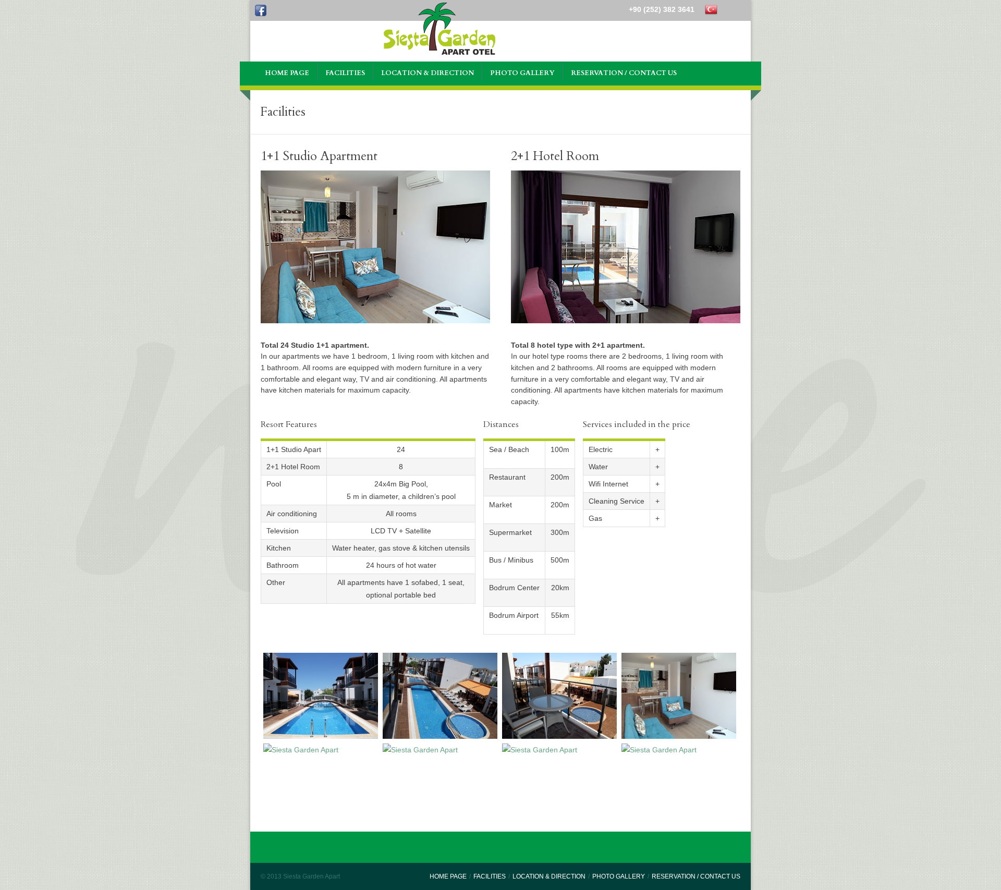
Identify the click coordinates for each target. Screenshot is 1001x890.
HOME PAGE (448, 876)
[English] (729, 9)
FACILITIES (489, 876)
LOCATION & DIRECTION (548, 876)
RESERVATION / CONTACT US (696, 876)
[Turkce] (711, 9)
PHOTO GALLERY (618, 876)
